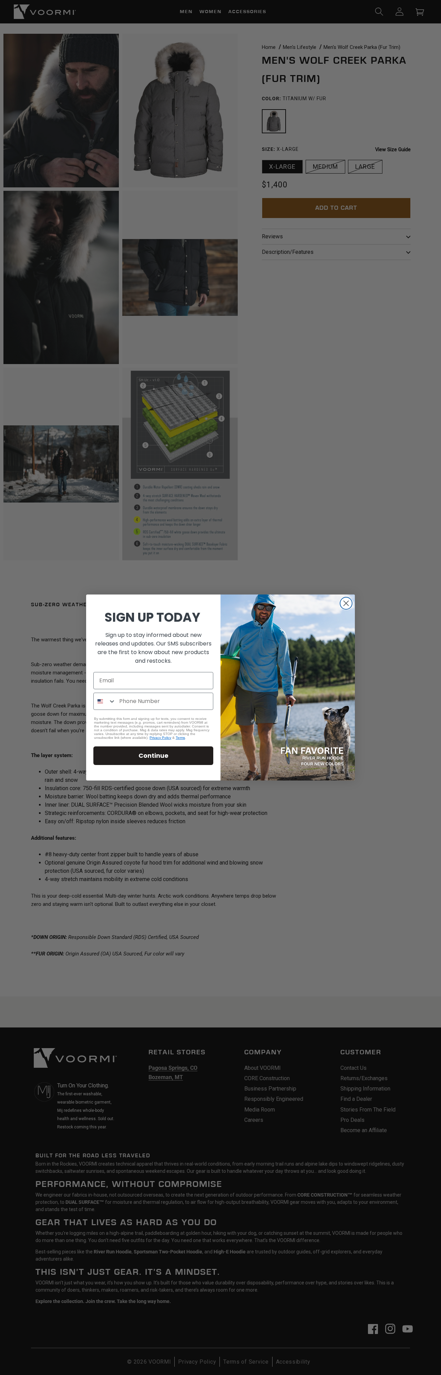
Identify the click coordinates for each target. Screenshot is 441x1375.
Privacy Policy (160, 738)
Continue (153, 755)
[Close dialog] (346, 603)
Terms (180, 738)
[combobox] (105, 701)
